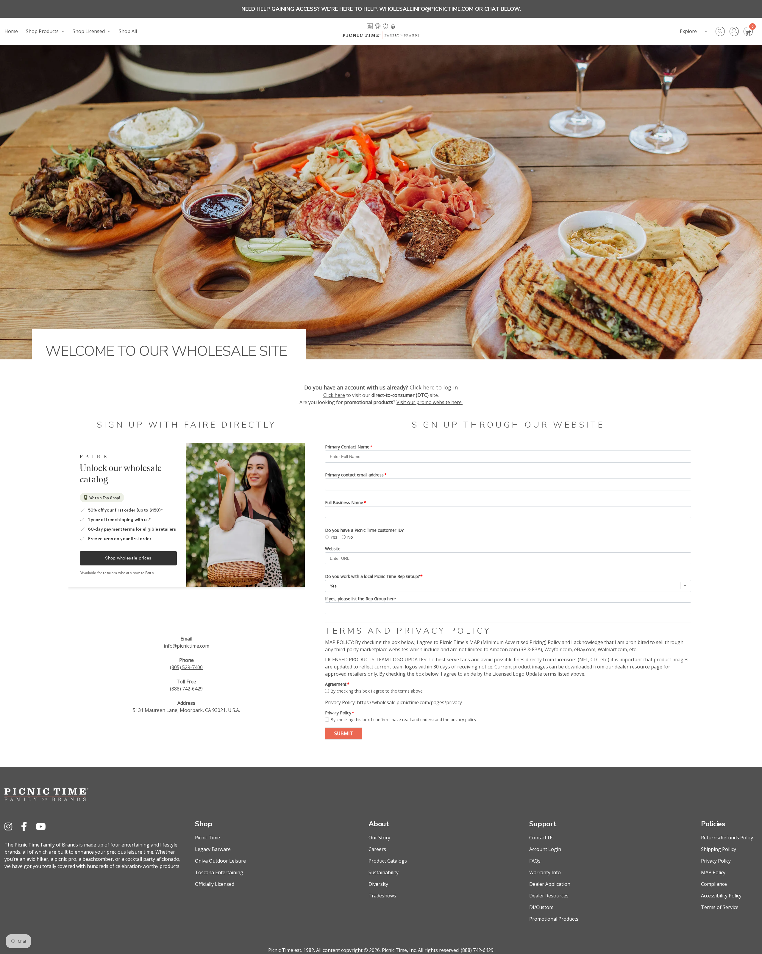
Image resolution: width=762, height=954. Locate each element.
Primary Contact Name (347, 447)
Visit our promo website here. (429, 402)
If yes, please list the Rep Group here (360, 598)
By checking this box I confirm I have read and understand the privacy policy (403, 719)
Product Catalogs (387, 861)
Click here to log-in (434, 387)
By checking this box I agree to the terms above (376, 691)
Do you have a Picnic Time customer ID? (364, 530)
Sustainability (383, 872)
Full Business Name (344, 502)
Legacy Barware (213, 849)
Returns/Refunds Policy (727, 837)
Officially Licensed (214, 884)
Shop (203, 824)
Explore (688, 31)
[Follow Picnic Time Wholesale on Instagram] (8, 826)
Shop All (128, 31)
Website (333, 548)
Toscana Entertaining (219, 872)
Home (11, 31)
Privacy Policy (338, 713)
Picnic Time (207, 837)
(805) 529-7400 (186, 667)
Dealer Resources (549, 895)
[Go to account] (737, 31)
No (350, 537)
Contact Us (541, 837)
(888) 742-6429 (186, 688)
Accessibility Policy (721, 895)
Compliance (714, 884)
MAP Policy (713, 872)
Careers (377, 849)
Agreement (335, 684)
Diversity (378, 884)
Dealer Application (549, 884)
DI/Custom (541, 907)
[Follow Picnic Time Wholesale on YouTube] (41, 826)
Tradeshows (382, 895)
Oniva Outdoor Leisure (220, 861)
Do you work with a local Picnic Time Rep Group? (372, 576)
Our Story (379, 837)
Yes (333, 537)
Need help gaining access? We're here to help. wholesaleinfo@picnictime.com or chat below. (381, 9)
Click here (334, 395)
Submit (343, 733)
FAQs (535, 861)
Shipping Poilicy (718, 849)
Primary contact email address (354, 475)
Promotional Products (553, 919)
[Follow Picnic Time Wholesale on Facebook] (24, 826)
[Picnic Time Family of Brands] (381, 31)
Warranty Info (545, 872)
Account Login (545, 849)
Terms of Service (719, 907)
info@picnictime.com (186, 646)
